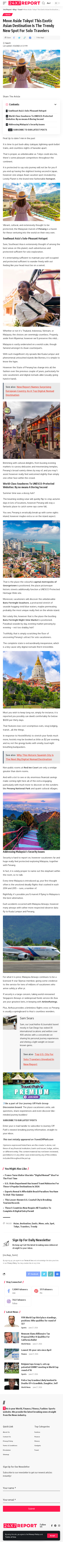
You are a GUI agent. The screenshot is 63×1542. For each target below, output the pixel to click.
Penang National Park (18, 788)
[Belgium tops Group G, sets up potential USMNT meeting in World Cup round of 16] (11, 1367)
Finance (24, 1354)
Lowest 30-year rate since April (36, 1350)
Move (41, 1223)
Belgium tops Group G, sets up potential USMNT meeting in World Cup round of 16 (39, 1367)
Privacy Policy (34, 1534)
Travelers (24, 1226)
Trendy (33, 1226)
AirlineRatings (49, 1001)
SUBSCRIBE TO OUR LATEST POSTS (30, 129)
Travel (7, 14)
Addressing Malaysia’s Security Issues (27, 124)
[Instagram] (17, 1301)
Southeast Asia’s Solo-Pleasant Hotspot (27, 110)
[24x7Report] (24, 3)
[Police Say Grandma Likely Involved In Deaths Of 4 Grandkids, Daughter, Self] (11, 1384)
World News (26, 1344)
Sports (24, 1328)
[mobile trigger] (5, 3)
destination (25, 1223)
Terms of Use (10, 1537)
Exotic (35, 1223)
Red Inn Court (31, 767)
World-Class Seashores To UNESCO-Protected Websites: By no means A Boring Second (29, 117)
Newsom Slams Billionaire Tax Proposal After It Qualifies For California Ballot (35, 1336)
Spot (52, 1223)
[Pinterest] (45, 1291)
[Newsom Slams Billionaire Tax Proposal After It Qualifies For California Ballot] (11, 1337)
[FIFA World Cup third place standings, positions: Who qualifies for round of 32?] (11, 1321)
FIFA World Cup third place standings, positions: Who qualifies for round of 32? (39, 1320)
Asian (16, 1223)
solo (47, 1223)
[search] (43, 3)
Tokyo (16, 1226)
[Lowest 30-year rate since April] (11, 1354)
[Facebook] (17, 1291)
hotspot (50, 178)
